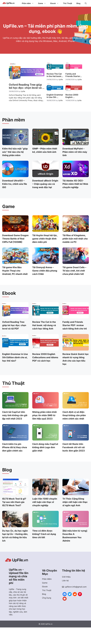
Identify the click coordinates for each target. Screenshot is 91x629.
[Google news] (64, 598)
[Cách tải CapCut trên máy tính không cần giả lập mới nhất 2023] (15, 407)
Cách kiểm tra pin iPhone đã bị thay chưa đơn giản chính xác (14, 447)
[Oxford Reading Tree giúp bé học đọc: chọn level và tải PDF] (15, 317)
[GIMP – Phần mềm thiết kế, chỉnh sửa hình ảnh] (45, 144)
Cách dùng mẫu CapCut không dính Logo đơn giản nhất (45, 447)
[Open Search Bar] (86, 3)
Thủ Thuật (67, 3)
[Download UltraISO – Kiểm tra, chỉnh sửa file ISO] (15, 176)
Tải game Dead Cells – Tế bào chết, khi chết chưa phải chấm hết (74, 270)
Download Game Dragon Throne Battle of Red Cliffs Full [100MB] (15, 238)
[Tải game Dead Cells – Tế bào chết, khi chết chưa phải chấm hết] (75, 262)
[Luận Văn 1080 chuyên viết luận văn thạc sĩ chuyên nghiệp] (45, 494)
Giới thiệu (66, 577)
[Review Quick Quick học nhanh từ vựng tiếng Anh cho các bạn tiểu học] (75, 349)
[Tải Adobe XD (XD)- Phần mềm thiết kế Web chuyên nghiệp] (75, 176)
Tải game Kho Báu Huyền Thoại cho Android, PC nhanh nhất (15, 270)
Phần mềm (26, 3)
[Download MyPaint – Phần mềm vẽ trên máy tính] (75, 144)
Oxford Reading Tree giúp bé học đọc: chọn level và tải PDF (14, 325)
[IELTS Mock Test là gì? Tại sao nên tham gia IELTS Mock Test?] (15, 494)
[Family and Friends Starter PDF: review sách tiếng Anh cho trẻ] (75, 317)
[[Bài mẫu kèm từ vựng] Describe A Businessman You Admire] (75, 526)
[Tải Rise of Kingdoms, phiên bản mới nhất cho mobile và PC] (75, 230)
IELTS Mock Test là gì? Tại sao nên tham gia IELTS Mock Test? (14, 502)
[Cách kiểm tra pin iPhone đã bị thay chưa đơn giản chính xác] (15, 439)
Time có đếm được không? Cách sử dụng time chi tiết (44, 534)
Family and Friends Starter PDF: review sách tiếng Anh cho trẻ (74, 325)
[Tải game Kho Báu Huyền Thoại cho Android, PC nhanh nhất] (15, 262)
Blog (78, 3)
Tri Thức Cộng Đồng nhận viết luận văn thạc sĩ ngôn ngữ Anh (75, 502)
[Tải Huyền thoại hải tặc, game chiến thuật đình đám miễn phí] (45, 230)
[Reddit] (74, 594)
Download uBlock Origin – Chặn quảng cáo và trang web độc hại (45, 184)
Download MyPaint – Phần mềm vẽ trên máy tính (74, 152)
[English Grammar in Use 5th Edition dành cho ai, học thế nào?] (15, 349)
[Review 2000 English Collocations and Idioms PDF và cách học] (45, 349)
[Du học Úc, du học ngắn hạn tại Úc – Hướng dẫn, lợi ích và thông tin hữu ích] (15, 526)
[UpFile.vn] (8, 3)
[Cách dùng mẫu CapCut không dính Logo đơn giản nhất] (45, 439)
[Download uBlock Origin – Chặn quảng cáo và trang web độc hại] (45, 176)
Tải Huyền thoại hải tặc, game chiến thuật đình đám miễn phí (45, 238)
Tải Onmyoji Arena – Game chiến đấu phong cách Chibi (44, 270)
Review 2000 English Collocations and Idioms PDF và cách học (45, 357)
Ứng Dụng (46, 598)
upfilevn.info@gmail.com (76, 587)
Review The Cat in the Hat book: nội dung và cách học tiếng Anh (44, 325)
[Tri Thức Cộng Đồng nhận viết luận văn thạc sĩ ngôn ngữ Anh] (75, 494)
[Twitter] (69, 594)
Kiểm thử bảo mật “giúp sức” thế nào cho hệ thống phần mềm (15, 152)
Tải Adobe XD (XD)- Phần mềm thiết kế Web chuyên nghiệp (75, 184)
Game (40, 3)
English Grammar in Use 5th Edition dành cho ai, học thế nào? (15, 357)
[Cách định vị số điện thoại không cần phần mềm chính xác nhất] (75, 407)
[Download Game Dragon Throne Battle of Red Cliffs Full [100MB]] (15, 230)
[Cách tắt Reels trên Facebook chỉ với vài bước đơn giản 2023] (75, 439)
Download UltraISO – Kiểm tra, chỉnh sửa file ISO (14, 184)
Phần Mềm (47, 579)
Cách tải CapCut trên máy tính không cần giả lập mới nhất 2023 (14, 415)
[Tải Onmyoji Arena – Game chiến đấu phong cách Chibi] (45, 262)
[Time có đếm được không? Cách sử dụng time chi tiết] (45, 526)
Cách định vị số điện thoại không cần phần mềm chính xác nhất (74, 415)
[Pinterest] (79, 594)
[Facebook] (64, 594)
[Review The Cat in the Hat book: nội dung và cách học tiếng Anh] (45, 317)
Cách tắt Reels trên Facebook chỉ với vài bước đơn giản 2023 (73, 447)
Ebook (53, 3)
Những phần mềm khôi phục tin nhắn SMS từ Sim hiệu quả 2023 (44, 415)
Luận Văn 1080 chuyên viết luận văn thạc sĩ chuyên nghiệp (44, 502)
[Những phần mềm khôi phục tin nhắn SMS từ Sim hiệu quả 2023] (45, 407)
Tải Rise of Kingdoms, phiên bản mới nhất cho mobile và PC (75, 238)
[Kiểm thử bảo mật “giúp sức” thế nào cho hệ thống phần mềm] (15, 144)
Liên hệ (65, 580)
